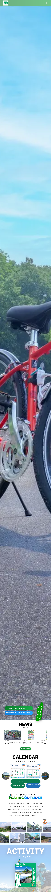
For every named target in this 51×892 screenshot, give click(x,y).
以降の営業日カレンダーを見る (25, 781)
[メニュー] (46, 3)
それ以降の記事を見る (25, 748)
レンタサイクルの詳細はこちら (18, 785)
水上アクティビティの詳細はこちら (33, 785)
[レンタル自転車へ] (25, 873)
